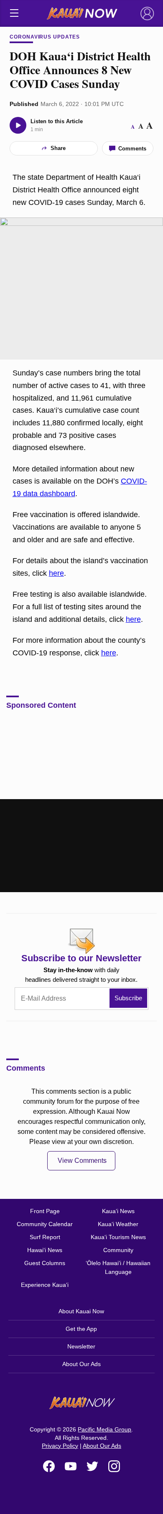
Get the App (81, 1328)
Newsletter (81, 1346)
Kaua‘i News (118, 1211)
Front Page (45, 1211)
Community (118, 1250)
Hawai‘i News (44, 1250)
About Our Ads (81, 1364)
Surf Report (45, 1237)
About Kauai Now (81, 1311)
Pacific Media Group (104, 1429)
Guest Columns (44, 1263)
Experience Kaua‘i (45, 1284)
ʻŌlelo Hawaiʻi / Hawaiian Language (118, 1267)
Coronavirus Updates (45, 37)
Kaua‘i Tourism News (118, 1237)
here (56, 573)
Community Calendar (45, 1224)
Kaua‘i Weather (118, 1224)
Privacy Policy (60, 1445)
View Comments (82, 1160)
